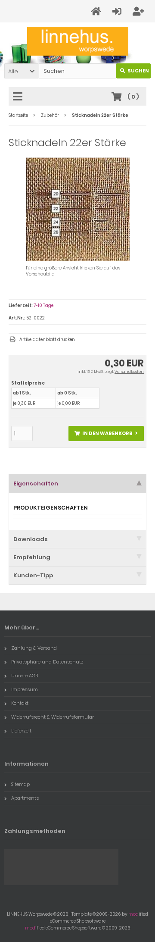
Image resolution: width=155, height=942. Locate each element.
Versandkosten (129, 371)
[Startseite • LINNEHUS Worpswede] (77, 41)
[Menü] (19, 97)
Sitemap (20, 784)
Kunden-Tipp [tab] (33, 575)
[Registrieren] (139, 11)
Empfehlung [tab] (31, 557)
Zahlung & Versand (34, 648)
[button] (21, 70)
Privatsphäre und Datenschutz (47, 661)
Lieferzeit (21, 730)
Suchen (133, 71)
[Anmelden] (118, 11)
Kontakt (19, 703)
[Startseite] (97, 11)
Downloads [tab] (30, 539)
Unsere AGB (24, 675)
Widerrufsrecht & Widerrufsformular (52, 717)
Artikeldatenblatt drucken (47, 339)
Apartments (25, 798)
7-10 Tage (43, 305)
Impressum (24, 689)
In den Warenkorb (106, 433)
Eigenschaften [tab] (35, 483)
